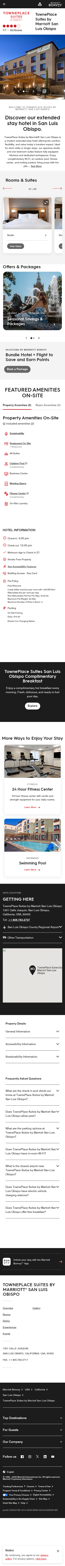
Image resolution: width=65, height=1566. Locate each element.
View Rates (15, 246)
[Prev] (7, 188)
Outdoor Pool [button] (17, 463)
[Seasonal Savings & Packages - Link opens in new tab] (32, 301)
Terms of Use (44, 1486)
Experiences (9, 1327)
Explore (32, 705)
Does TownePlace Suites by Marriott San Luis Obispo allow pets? (31, 1113)
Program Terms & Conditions (16, 1490)
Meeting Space (18, 483)
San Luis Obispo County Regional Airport (33, 927)
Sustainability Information (21, 1056)
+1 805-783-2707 (19, 920)
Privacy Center (41, 1490)
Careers (30, 1486)
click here (41, 1558)
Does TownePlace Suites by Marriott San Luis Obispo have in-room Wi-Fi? (31, 1151)
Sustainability (17, 433)
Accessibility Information (21, 1044)
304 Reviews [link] (16, 30)
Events (6, 1333)
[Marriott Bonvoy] (53, 4)
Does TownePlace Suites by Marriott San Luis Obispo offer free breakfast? (31, 1210)
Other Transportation (20, 937)
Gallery (36, 1308)
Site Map (43, 1499)
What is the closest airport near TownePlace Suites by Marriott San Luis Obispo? (30, 1170)
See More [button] (36, 166)
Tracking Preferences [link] (13, 1486)
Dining (6, 1320)
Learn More (30, 807)
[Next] (57, 188)
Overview (8, 1308)
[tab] (17, 405)
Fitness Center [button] (18, 493)
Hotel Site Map (10, 1503)
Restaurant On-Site (20, 443)
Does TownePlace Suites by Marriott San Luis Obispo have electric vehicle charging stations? (31, 1191)
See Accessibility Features (22, 566)
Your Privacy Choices (18, 1495)
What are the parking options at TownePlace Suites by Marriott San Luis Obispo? (30, 1132)
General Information (18, 1031)
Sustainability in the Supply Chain (19, 1499)
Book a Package (17, 369)
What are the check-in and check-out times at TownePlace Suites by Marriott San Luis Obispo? (30, 1095)
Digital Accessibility (42, 1495)
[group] (32, 692)
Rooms (6, 1314)
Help (23, 1503)
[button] (40, 4)
